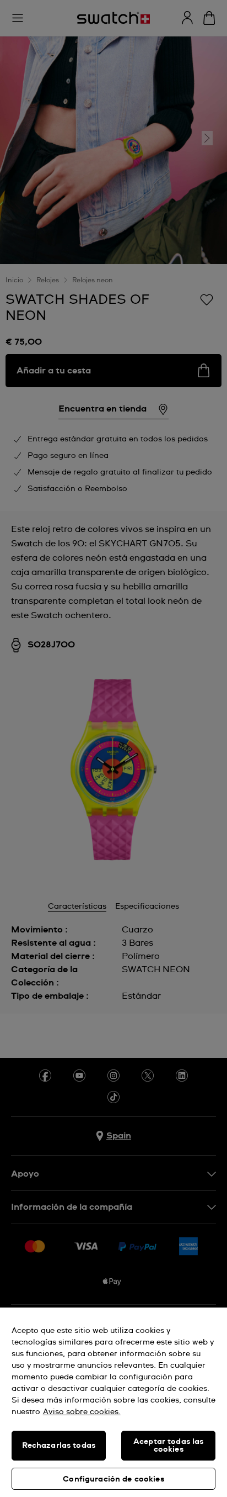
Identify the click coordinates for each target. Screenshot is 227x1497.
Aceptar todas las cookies (168, 1445)
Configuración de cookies (113, 1479)
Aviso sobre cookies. (82, 1412)
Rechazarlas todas (58, 1445)
